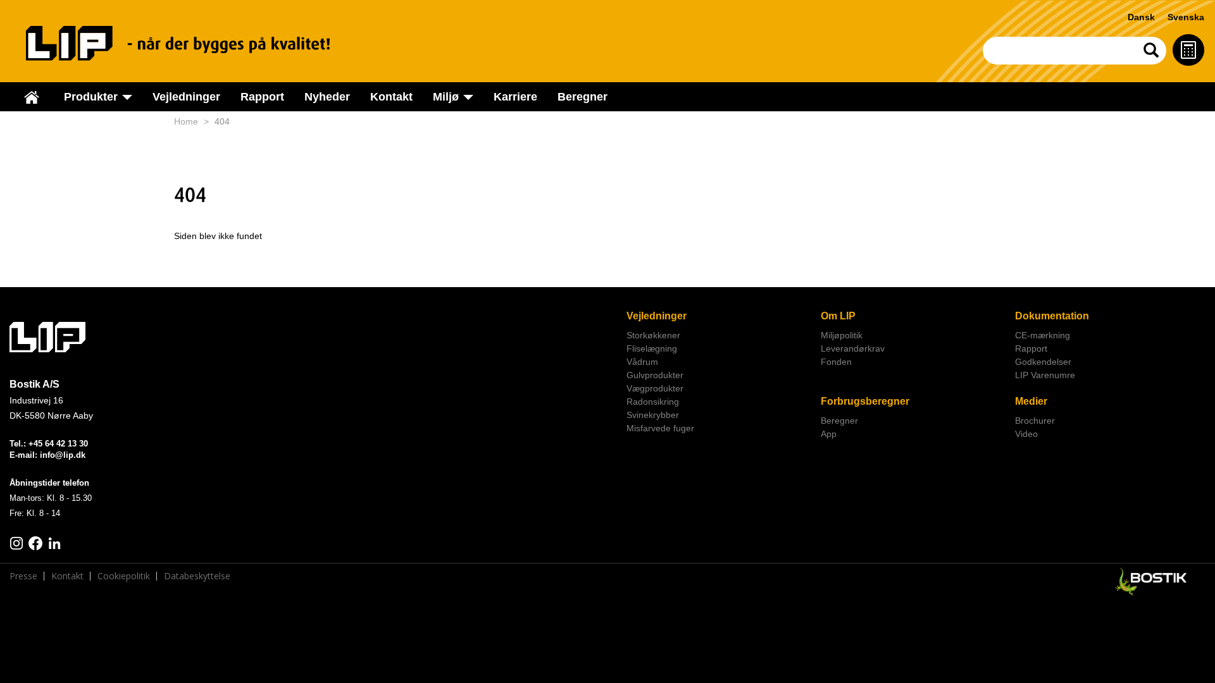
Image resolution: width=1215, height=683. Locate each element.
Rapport (262, 96)
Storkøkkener (653, 335)
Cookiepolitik (123, 576)
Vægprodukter (654, 388)
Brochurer (1035, 420)
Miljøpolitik (842, 335)
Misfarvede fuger (660, 428)
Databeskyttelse (197, 576)
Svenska (1186, 17)
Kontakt (391, 96)
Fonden (836, 362)
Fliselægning (651, 348)
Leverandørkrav (853, 348)
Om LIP (838, 316)
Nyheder (327, 96)
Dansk (1141, 17)
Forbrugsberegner (865, 401)
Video (1026, 434)
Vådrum (642, 362)
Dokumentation (1052, 316)
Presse (23, 576)
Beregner (583, 96)
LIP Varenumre (1045, 375)
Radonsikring (652, 402)
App (829, 434)
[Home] (190, 43)
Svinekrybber (652, 415)
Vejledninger (186, 96)
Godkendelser (1043, 362)
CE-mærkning (1042, 335)
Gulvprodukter (654, 375)
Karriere (515, 96)
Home (186, 121)
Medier (1031, 401)
